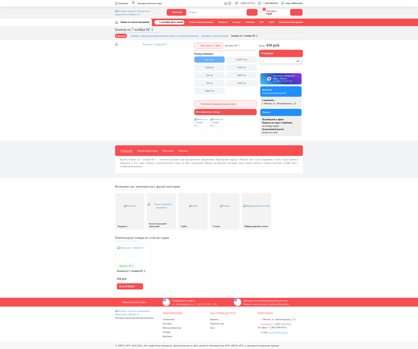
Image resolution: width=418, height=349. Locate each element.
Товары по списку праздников (134, 22)
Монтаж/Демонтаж (172, 328)
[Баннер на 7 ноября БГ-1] (153, 44)
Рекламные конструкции (291, 22)
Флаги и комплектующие (201, 22)
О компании (169, 319)
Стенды (236, 22)
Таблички (250, 22)
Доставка (168, 150)
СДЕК (271, 22)
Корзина (214, 319)
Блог (212, 328)
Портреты (223, 22)
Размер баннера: (204, 53)
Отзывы (166, 332)
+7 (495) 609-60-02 (270, 3)
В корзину (267, 53)
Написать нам (217, 323)
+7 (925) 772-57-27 (247, 3)
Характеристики (147, 150)
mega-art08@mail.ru (294, 3)
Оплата (182, 150)
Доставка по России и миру (150, 3)
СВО (261, 22)
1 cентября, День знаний (171, 22)
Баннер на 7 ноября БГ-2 (131, 271)
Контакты (123, 3)
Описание (126, 150)
